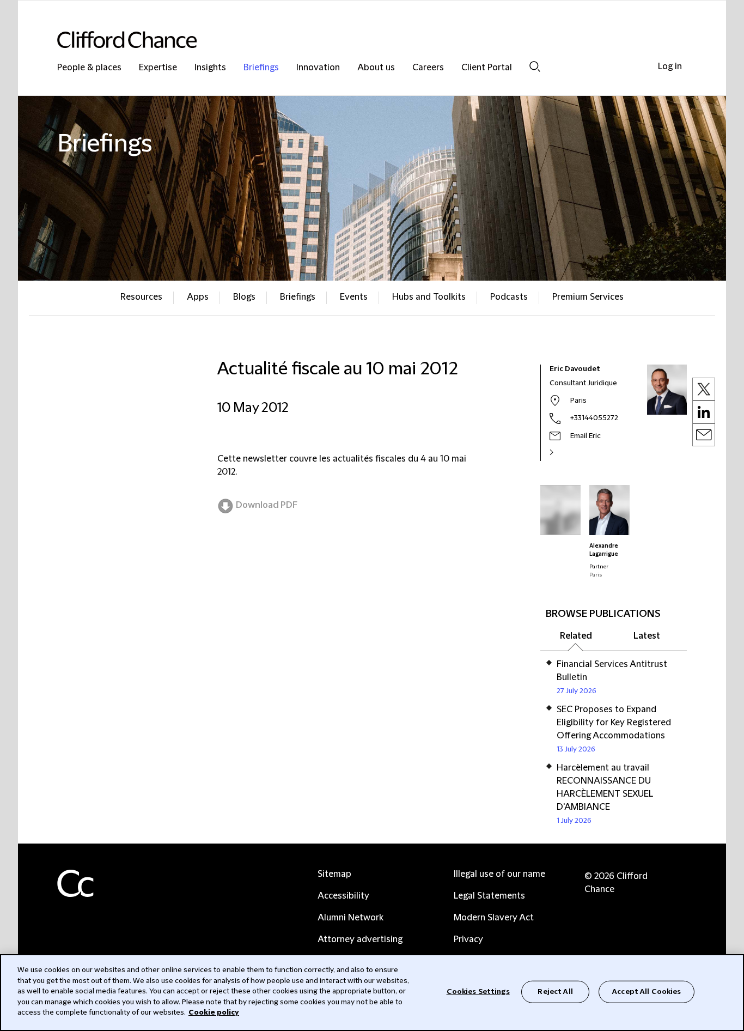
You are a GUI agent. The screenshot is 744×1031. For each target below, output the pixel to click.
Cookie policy (213, 1012)
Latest (646, 636)
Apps (198, 297)
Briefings (261, 67)
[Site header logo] (350, 39)
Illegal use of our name (499, 874)
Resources (141, 297)
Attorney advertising (360, 939)
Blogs (244, 297)
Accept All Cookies (646, 991)
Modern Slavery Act (494, 918)
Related (576, 636)
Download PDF (266, 505)
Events (354, 297)
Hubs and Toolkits (429, 297)
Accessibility (343, 896)
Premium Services (588, 297)
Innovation (318, 67)
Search (534, 66)
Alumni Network (350, 918)
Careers (428, 67)
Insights (210, 67)
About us (376, 67)
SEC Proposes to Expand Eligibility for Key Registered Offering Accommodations (614, 723)
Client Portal (486, 67)
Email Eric (585, 436)
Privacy (468, 939)
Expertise (158, 67)
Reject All (555, 991)
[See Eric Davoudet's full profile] (563, 452)
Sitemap (334, 874)
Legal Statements (489, 896)
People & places (89, 67)
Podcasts (509, 297)
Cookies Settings (478, 991)
